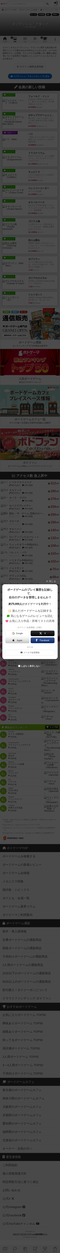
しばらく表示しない (30, 666)
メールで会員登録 (32, 652)
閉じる (52, 581)
